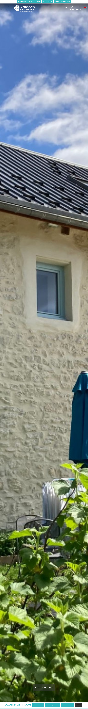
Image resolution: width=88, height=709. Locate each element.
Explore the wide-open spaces (44, 687)
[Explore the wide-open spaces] (44, 352)
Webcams (78, 6)
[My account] (72, 6)
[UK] (85, 7)
